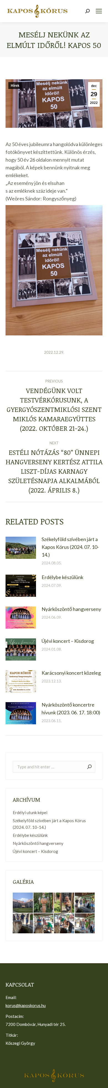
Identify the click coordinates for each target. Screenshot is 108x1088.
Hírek (15, 86)
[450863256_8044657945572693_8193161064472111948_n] (64, 923)
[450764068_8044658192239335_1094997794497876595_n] (85, 923)
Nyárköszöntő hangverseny (71, 609)
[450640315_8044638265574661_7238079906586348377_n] (23, 923)
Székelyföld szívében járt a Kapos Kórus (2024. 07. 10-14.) (70, 547)
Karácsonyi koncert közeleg (71, 673)
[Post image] (21, 548)
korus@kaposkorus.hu (26, 1005)
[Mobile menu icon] (98, 11)
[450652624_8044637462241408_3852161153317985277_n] (85, 903)
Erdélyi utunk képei (30, 812)
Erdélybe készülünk (62, 577)
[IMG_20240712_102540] (44, 903)
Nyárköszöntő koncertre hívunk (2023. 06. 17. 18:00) (71, 708)
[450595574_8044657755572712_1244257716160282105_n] (44, 923)
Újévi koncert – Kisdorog (68, 641)
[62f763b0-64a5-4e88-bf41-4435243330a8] (64, 903)
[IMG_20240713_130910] (23, 903)
